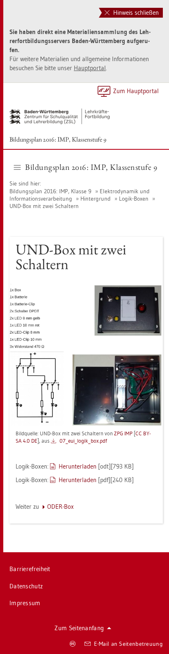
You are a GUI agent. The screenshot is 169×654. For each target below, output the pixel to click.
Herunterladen (77, 466)
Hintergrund (95, 198)
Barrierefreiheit (29, 569)
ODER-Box (60, 506)
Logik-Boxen (133, 198)
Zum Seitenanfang (79, 628)
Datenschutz (26, 586)
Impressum (25, 603)
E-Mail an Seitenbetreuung (128, 643)
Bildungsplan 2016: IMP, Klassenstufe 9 (57, 139)
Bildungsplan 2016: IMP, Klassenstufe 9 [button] (91, 167)
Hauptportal (90, 68)
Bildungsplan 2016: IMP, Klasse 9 (51, 191)
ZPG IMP (123, 433)
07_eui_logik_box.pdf (83, 440)
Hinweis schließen (135, 12)
